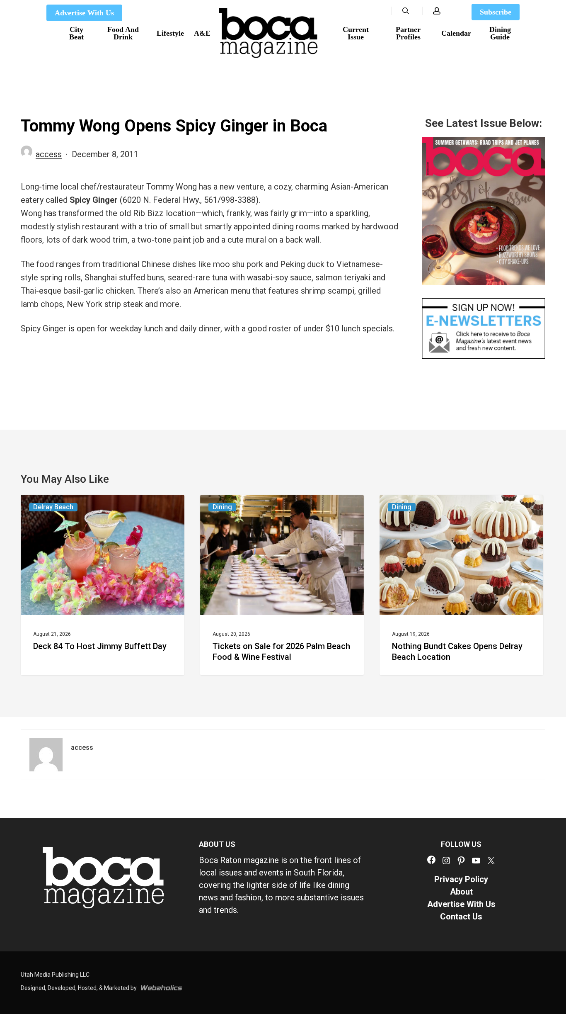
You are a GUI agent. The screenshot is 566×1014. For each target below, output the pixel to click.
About (461, 892)
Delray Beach (53, 507)
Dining (222, 507)
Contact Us (461, 917)
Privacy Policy (461, 879)
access (49, 154)
